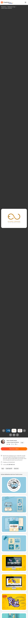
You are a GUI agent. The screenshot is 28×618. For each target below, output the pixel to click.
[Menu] (25, 2)
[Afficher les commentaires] (14, 434)
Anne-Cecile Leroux (12, 440)
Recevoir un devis (14, 449)
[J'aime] (10, 434)
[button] (3, 430)
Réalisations (4, 6)
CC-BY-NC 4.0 (11, 464)
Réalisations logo (11, 6)
